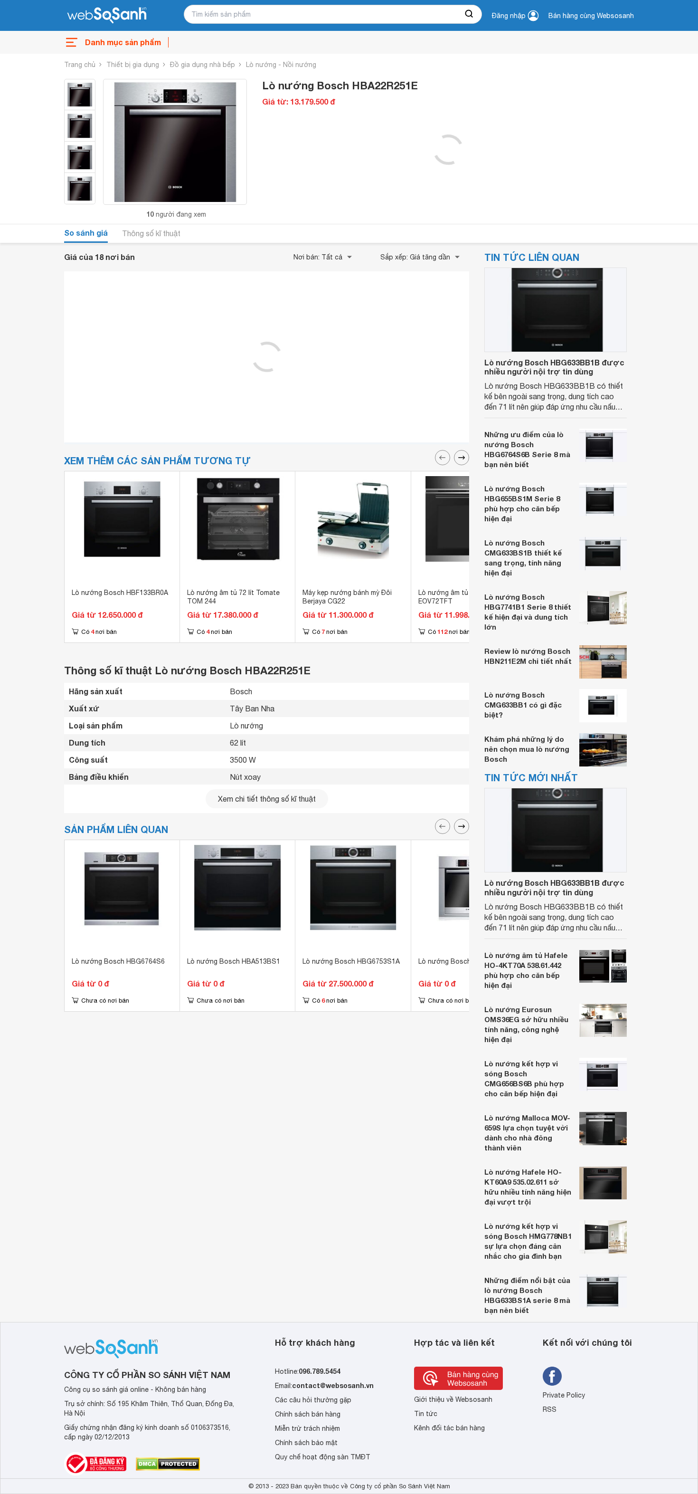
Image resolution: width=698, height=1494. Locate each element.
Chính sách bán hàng (307, 1414)
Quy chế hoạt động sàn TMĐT (322, 1457)
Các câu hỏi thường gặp (313, 1400)
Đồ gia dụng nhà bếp (202, 64)
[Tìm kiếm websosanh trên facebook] (552, 1376)
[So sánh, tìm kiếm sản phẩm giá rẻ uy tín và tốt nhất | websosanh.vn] (107, 15)
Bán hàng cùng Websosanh (591, 15)
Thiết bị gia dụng (132, 64)
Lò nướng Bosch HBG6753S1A (351, 961)
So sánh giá (86, 232)
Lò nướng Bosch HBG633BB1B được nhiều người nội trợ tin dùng (554, 367)
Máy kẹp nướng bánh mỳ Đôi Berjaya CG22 (347, 597)
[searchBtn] (469, 14)
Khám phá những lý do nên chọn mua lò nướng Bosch (526, 749)
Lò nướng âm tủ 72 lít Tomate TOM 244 (233, 597)
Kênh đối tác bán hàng (449, 1428)
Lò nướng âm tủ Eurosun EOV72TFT (457, 597)
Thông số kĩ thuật (151, 233)
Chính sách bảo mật (306, 1442)
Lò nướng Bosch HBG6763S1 (464, 961)
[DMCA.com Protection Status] (168, 1464)
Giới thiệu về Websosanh (453, 1399)
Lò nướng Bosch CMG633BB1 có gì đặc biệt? (523, 704)
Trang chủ (79, 64)
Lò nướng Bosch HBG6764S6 (118, 961)
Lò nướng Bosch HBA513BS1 (233, 961)
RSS (550, 1409)
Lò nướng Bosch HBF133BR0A (120, 592)
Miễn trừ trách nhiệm (307, 1428)
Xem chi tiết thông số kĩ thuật (267, 799)
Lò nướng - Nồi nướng (281, 64)
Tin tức (425, 1413)
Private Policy (564, 1395)
